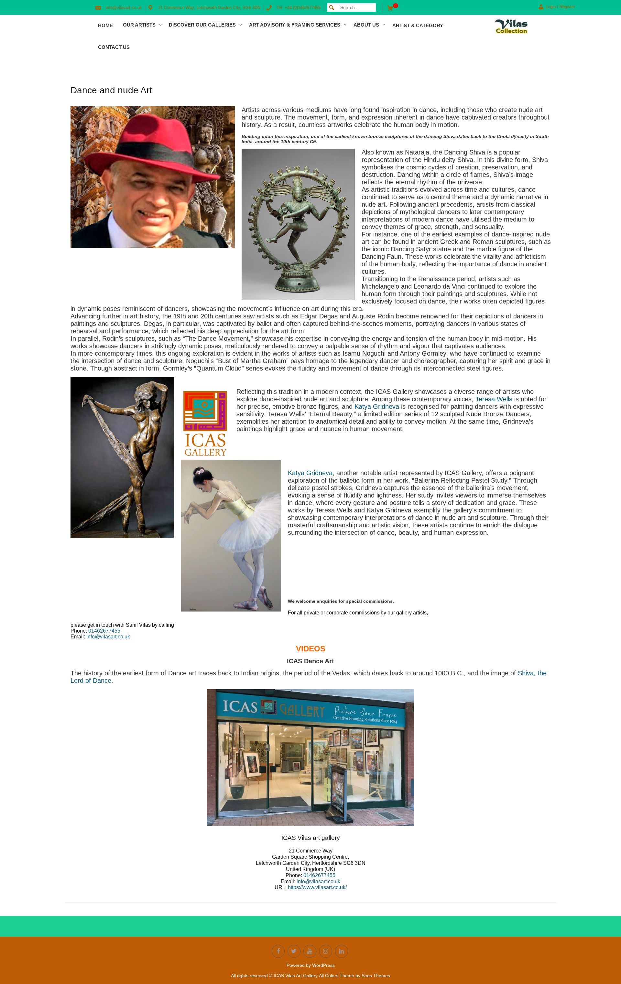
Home (105, 25)
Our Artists (139, 25)
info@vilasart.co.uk (108, 636)
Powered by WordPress (311, 965)
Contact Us (114, 47)
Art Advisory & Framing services (294, 25)
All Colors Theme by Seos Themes (354, 975)
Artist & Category (417, 25)
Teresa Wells (493, 399)
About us (366, 25)
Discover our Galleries (202, 25)
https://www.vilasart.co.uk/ (317, 887)
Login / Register (560, 6)
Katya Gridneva (376, 406)
